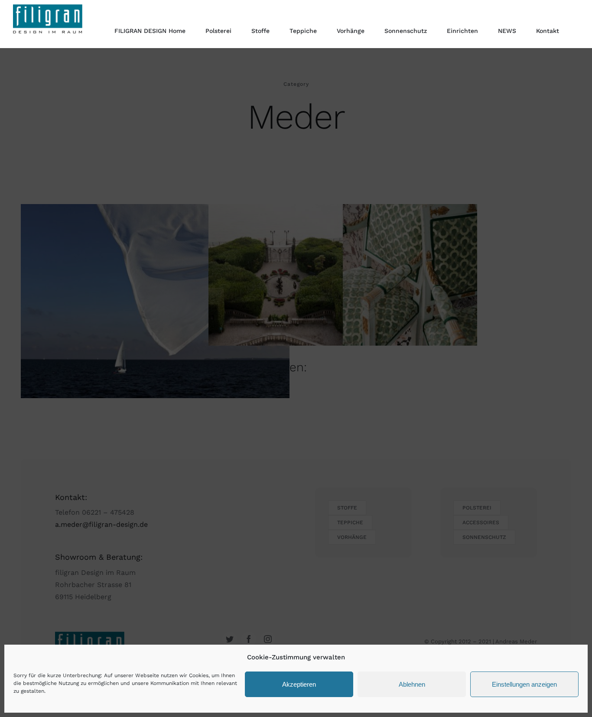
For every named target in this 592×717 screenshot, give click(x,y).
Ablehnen (412, 684)
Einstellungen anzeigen (524, 684)
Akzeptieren (299, 684)
